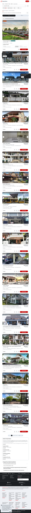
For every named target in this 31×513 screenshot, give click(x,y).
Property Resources (5, 502)
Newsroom (11, 476)
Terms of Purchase (23, 510)
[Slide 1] (13, 61)
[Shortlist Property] (27, 21)
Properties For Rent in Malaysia (18, 495)
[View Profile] (6, 72)
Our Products (3, 477)
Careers (3, 478)
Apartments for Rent (17, 504)
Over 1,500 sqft (9, 458)
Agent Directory (4, 496)
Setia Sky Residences (24, 504)
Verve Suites (23, 505)
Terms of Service (14, 510)
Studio (4, 454)
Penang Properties (24, 496)
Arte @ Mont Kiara (24, 506)
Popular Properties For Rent (18, 493)
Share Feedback (12, 477)
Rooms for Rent (17, 507)
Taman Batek (4, 447)
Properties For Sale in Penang (11, 497)
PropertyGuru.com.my (5, 487)
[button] (3, 10)
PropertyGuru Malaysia (4, 493)
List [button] (9, 15)
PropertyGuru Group (5, 475)
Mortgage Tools (4, 503)
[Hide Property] (25, 21)
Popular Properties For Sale (11, 493)
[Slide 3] (15, 344)
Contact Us (11, 475)
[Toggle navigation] (30, 1)
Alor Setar (23, 440)
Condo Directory (4, 495)
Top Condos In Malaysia (24, 503)
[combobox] (14, 6)
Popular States (24, 492)
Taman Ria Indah (9, 447)
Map (22, 15)
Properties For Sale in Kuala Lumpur (11, 499)
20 (19, 435)
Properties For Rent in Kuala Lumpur (18, 499)
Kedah (12, 440)
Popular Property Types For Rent (18, 503)
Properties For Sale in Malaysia (11, 495)
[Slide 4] (15, 61)
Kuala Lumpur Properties (23, 494)
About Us (3, 476)
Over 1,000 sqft (4, 458)
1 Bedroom (6, 454)
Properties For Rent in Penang (18, 497)
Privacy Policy (9, 507)
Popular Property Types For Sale (11, 503)
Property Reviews (4, 494)
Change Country (19, 475)
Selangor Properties (24, 495)
